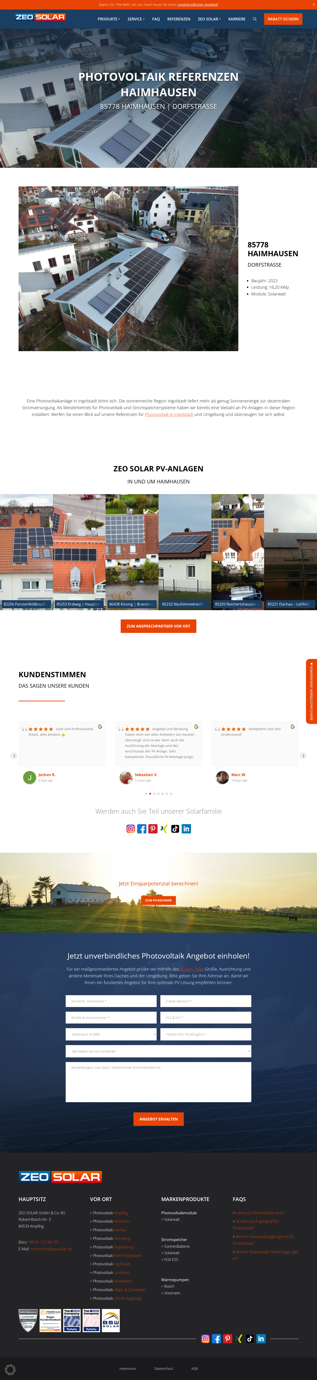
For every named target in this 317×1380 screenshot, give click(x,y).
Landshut (121, 1272)
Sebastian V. (50, 774)
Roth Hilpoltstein (128, 1255)
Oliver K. (239, 774)
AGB (194, 1368)
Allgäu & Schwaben (130, 1289)
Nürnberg (122, 1238)
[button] (10, 1370)
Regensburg (124, 1247)
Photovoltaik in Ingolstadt (169, 414)
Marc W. (142, 774)
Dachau (120, 1229)
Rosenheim (123, 1281)
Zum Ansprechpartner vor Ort (158, 626)
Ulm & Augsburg (127, 1298)
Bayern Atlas (192, 969)
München (121, 1221)
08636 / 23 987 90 (43, 1242)
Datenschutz (164, 1368)
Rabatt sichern (283, 19)
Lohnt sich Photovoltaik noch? (260, 1212)
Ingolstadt (122, 1264)
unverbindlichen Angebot (198, 4)
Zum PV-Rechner (158, 900)
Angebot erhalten (158, 1119)
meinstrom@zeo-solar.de (51, 1248)
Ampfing (121, 1212)
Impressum (128, 1368)
